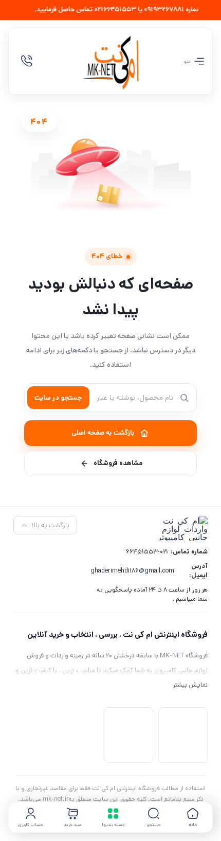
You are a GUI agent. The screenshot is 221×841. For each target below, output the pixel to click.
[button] (153, 817)
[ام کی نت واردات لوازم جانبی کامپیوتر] (110, 61)
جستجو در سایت (58, 398)
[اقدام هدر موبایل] (27, 61)
